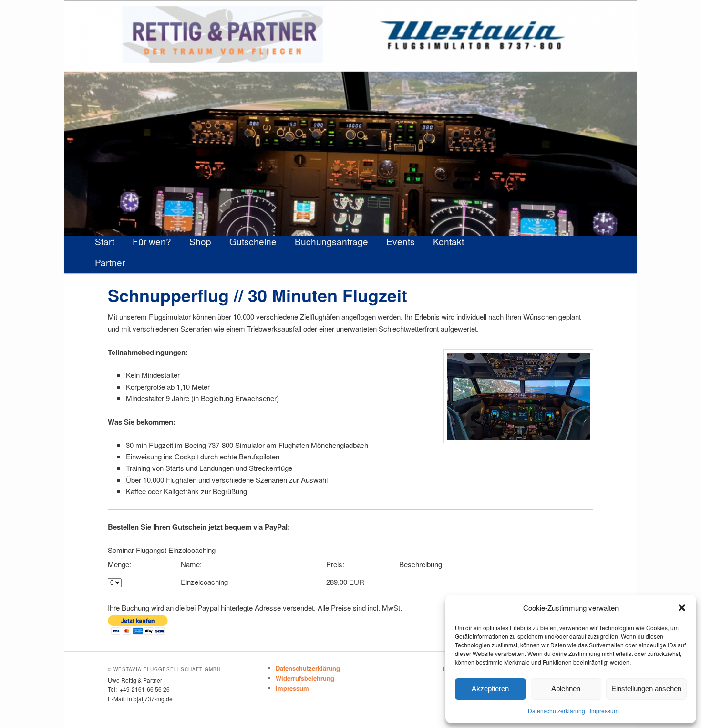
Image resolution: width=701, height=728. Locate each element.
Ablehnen (565, 689)
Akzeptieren (490, 689)
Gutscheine (253, 241)
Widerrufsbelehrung (305, 678)
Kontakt (448, 241)
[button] (682, 608)
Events (400, 241)
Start (104, 241)
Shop (200, 241)
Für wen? (152, 241)
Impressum (604, 711)
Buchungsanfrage (331, 241)
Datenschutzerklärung (556, 711)
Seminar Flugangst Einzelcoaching (162, 550)
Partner (110, 262)
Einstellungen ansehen (646, 689)
